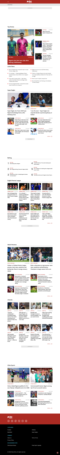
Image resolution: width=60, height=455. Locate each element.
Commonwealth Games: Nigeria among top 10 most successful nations (41, 387)
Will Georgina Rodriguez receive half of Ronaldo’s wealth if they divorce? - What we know (12, 338)
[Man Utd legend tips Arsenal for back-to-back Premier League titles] (13, 186)
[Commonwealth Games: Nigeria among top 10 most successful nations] (41, 375)
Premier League (46, 41)
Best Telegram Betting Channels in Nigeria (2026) (19, 169)
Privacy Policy (11, 440)
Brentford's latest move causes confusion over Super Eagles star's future (45, 132)
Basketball (10, 432)
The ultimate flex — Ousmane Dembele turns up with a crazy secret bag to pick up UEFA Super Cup (47, 337)
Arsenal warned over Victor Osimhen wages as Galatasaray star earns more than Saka (24, 217)
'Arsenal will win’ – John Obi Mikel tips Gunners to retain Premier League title (47, 195)
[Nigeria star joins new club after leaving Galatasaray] (21, 42)
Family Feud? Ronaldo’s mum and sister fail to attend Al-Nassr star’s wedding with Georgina (23, 338)
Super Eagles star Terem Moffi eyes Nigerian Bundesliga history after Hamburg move (17, 112)
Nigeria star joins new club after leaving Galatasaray (19, 61)
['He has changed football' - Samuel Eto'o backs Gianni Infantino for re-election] (38, 58)
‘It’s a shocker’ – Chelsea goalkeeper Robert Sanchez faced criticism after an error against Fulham (24, 197)
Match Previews (11, 263)
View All (49, 136)
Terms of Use (35, 437)
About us (9, 437)
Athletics (34, 429)
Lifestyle (9, 310)
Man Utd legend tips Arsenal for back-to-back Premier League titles (13, 195)
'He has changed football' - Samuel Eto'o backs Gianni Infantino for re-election (47, 58)
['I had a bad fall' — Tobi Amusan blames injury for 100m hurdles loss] (11, 394)
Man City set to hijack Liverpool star (47, 32)
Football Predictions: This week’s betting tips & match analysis (42, 163)
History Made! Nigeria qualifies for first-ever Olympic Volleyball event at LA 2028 (18, 387)
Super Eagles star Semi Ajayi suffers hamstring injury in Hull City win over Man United (35, 216)
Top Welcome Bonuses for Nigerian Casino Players (43, 175)
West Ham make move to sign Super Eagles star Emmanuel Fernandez (22, 132)
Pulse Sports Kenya (12, 445)
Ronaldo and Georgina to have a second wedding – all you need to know (36, 314)
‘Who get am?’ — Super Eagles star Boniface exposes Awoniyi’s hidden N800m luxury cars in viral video (24, 316)
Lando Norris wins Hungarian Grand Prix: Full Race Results (45, 393)
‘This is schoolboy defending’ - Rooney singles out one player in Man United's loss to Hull (47, 216)
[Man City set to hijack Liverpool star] (38, 34)
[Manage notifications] (57, 453)
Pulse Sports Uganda (36, 445)
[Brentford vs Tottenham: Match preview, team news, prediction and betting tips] (34, 289)
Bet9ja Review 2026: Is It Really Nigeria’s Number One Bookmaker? (19, 175)
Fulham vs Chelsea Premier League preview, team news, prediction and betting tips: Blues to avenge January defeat (17, 268)
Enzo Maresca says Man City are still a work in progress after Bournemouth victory (12, 216)
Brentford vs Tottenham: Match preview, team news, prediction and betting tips (44, 289)
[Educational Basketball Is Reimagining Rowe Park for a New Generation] (34, 402)
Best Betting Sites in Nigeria (15, 163)
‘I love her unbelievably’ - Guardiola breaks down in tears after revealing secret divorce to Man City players (12, 317)
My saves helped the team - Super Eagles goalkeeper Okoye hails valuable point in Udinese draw (45, 122)
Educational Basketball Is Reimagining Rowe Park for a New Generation (45, 403)
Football (11, 57)
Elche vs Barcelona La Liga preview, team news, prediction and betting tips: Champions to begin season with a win (41, 267)
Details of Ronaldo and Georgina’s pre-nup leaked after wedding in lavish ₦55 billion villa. (36, 337)
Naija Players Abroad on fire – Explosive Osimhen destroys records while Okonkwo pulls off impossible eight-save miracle (22, 122)
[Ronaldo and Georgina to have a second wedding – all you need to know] (36, 305)
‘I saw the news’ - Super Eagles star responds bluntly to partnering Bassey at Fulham (41, 112)
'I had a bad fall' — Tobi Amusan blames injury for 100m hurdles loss (21, 394)
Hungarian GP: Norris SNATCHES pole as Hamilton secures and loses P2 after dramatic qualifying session (21, 403)
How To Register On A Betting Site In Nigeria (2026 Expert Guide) (43, 169)
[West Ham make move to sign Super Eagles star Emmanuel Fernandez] (11, 131)
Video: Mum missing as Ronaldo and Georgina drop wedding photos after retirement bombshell (47, 315)
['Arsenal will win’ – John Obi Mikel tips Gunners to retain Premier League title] (47, 186)
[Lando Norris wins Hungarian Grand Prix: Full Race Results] (34, 394)
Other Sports (10, 383)
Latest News (10, 4)
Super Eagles (10, 108)
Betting (11, 162)
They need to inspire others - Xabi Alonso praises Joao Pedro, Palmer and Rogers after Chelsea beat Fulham (47, 47)
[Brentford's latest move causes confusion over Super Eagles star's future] (34, 131)
